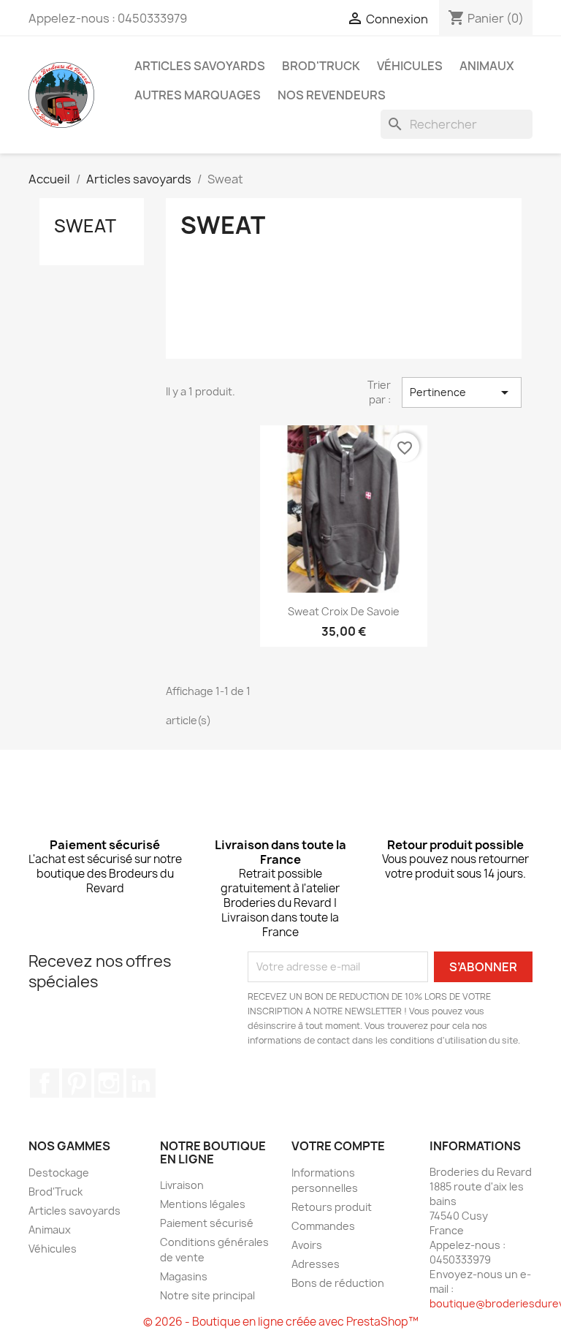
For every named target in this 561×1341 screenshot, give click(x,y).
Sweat (85, 225)
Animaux (486, 66)
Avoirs (306, 1245)
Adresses (315, 1264)
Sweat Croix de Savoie (344, 611)
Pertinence (462, 392)
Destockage (58, 1172)
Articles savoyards (199, 66)
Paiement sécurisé (206, 1223)
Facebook (44, 1083)
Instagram (108, 1083)
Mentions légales (202, 1204)
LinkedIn (141, 1083)
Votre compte (338, 1146)
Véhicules (410, 66)
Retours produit (331, 1207)
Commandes (323, 1226)
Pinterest (76, 1083)
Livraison (182, 1185)
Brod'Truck (321, 66)
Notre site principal (207, 1295)
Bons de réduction (337, 1283)
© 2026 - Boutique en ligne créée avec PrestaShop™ (281, 1321)
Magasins (183, 1276)
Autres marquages (197, 95)
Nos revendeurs (332, 95)
